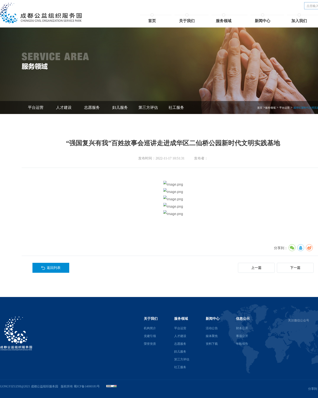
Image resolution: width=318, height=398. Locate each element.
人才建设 (64, 107)
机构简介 (150, 328)
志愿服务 (92, 107)
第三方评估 (148, 107)
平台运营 (35, 107)
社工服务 (176, 107)
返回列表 (53, 268)
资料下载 (212, 343)
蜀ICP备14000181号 (87, 386)
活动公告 (212, 328)
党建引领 (150, 336)
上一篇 (256, 268)
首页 (259, 107)
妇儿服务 (120, 107)
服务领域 (270, 107)
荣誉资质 (150, 343)
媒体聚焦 (212, 336)
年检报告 (242, 343)
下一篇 (295, 268)
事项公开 (242, 336)
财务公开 (242, 328)
